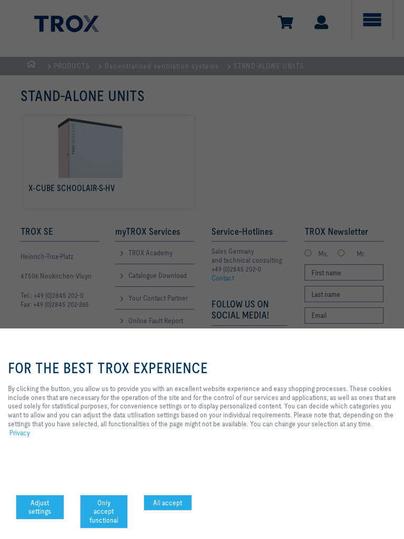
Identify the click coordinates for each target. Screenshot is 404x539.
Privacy (19, 432)
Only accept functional (103, 511)
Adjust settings (39, 507)
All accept (167, 502)
